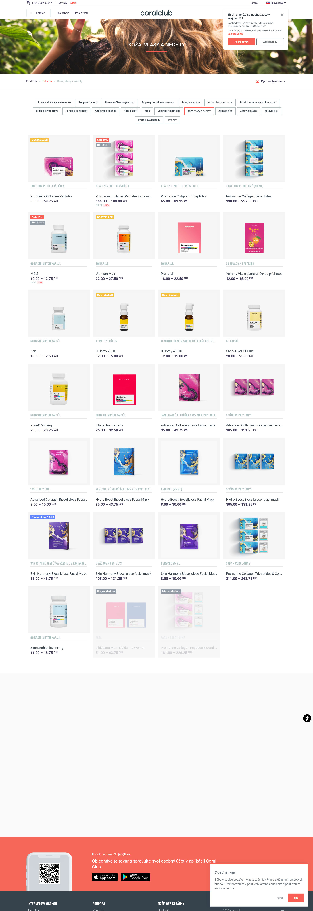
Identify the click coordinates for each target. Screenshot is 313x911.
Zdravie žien (225, 110)
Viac (280, 898)
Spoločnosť (63, 13)
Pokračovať (241, 41)
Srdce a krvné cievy (47, 110)
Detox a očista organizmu (119, 102)
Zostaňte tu (270, 41)
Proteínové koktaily (149, 119)
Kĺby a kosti (130, 110)
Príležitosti (81, 13)
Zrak (147, 110)
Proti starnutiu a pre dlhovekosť (258, 102)
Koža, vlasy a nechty (199, 111)
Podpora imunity (88, 102)
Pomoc (254, 2)
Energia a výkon (191, 102)
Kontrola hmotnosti (168, 110)
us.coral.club (235, 33)
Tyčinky (172, 119)
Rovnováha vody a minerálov (54, 102)
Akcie (73, 3)
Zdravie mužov (248, 110)
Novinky (62, 3)
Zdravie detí (271, 110)
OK (296, 898)
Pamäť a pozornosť (76, 110)
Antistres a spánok (105, 110)
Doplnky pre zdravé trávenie (158, 102)
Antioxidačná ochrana (220, 102)
